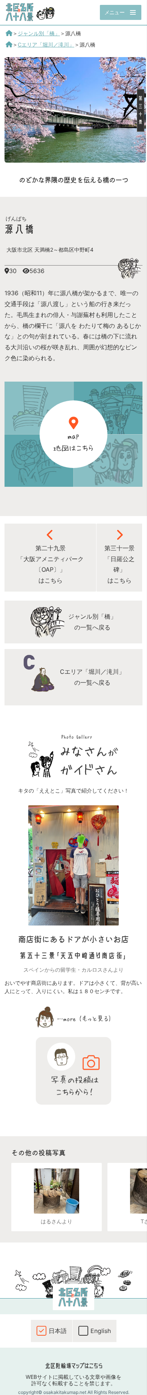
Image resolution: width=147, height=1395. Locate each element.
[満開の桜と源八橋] (75, 160)
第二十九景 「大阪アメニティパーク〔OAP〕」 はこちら (50, 564)
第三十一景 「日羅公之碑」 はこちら (119, 564)
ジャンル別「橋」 (39, 33)
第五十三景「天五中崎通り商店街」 (73, 956)
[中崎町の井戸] (56, 1191)
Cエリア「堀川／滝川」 (46, 44)
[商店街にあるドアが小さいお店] (73, 923)
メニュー (114, 12)
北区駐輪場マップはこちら (73, 1365)
